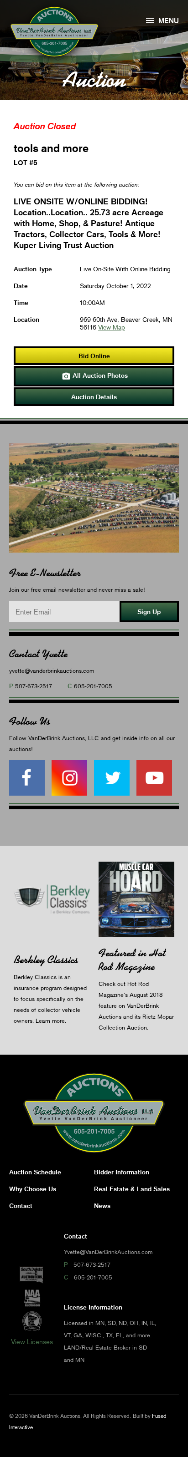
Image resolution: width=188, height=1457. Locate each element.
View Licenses (32, 1341)
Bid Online (94, 356)
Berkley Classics (46, 959)
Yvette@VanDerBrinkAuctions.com (108, 1251)
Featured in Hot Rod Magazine (132, 959)
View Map (111, 327)
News (102, 1205)
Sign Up (149, 611)
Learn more (50, 1020)
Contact (20, 1205)
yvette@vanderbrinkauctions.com (51, 670)
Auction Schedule (35, 1172)
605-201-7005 (93, 686)
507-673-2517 (33, 686)
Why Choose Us (32, 1189)
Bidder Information (121, 1172)
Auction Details (94, 397)
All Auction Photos (95, 376)
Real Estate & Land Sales (132, 1189)
